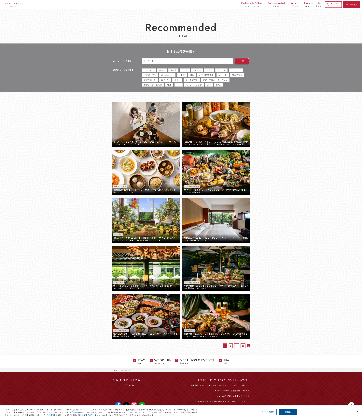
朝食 (192, 75)
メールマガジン (243, 380)
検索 (242, 61)
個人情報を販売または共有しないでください (231, 401)
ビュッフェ (236, 70)
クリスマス (149, 70)
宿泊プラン (237, 75)
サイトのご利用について (226, 396)
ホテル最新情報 (206, 75)
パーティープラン (194, 84)
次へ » (248, 345)
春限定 (173, 70)
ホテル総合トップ (205, 380)
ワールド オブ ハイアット (224, 380)
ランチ (185, 70)
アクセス (245, 390)
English (319, 6)
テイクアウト (192, 79)
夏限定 (162, 70)
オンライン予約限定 (153, 84)
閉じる (288, 412)
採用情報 (194, 385)
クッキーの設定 (267, 412)
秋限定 (182, 75)
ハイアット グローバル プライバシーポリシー (231, 385)
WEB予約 (353, 4)
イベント (222, 75)
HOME (115, 370)
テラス (209, 70)
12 (243, 346)
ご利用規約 (51, 415)
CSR (202, 385)
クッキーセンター (204, 401)
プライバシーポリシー (221, 390)
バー (178, 84)
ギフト (177, 79)
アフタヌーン (150, 79)
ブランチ (221, 70)
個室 (169, 84)
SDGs (218, 84)
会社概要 (236, 390)
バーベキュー (167, 75)
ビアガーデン (150, 75)
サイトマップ (244, 396)
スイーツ (165, 79)
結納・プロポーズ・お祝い (215, 79)
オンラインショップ (335, 4)
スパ (209, 84)
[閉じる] (357, 411)
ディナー (197, 70)
